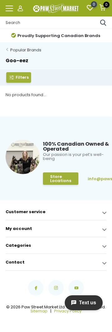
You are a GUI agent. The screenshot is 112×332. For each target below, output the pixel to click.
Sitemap (39, 311)
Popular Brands (25, 50)
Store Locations (60, 179)
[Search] (103, 23)
